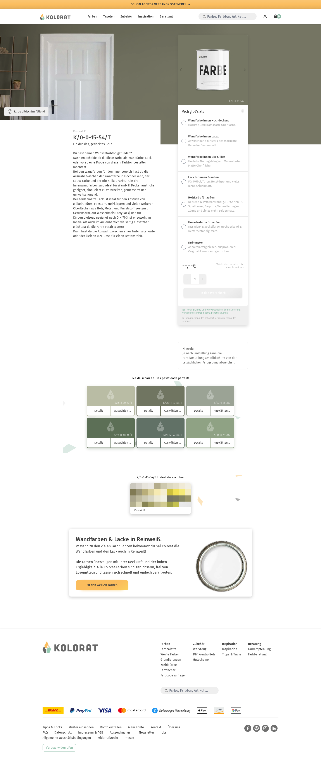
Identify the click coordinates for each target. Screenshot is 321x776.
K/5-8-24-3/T (170, 486)
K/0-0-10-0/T (163, 498)
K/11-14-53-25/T (145, 492)
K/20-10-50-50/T (182, 498)
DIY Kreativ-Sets (204, 654)
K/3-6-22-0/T (176, 486)
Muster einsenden (81, 727)
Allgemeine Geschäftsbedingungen (67, 738)
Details (98, 410)
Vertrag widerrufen (59, 748)
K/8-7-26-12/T (145, 498)
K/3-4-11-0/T (145, 486)
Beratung (166, 16)
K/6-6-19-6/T (151, 498)
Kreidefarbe (168, 665)
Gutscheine (201, 660)
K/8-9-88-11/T (170, 492)
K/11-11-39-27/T (133, 505)
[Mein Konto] (265, 16)
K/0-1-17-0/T (157, 498)
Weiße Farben (169, 654)
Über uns (174, 727)
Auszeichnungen (121, 732)
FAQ (45, 732)
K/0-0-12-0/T (188, 486)
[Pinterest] (256, 728)
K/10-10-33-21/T (139, 498)
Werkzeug (199, 649)
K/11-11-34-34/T (133, 498)
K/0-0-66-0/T (182, 492)
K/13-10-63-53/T (145, 505)
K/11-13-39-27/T (157, 486)
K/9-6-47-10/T (163, 505)
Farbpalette (168, 649)
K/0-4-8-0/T (151, 486)
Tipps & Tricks (232, 654)
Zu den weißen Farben (102, 585)
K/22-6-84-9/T (176, 505)
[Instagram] (265, 728)
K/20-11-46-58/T (176, 498)
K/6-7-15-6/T (139, 486)
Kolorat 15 (79, 131)
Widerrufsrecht (107, 738)
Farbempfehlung (259, 649)
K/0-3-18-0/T (182, 486)
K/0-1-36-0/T (157, 492)
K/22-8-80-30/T (170, 505)
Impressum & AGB (90, 732)
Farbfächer (167, 670)
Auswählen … (122, 410)
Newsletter (146, 732)
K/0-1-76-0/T (176, 492)
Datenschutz (63, 732)
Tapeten (108, 16)
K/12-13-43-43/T (139, 492)
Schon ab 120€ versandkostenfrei (158, 4)
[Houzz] (274, 728)
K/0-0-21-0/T (163, 492)
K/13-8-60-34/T (151, 505)
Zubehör (126, 16)
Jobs (164, 732)
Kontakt (155, 727)
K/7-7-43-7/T (151, 492)
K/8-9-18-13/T (133, 486)
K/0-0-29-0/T (188, 492)
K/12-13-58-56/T (133, 492)
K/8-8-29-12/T (163, 486)
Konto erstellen (111, 727)
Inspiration (146, 16)
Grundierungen (170, 660)
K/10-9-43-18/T (157, 505)
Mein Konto (136, 727)
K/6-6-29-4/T (139, 505)
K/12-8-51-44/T (188, 498)
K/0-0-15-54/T (170, 498)
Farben (92, 16)
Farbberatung (257, 654)
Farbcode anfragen (173, 675)
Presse (129, 738)
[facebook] (247, 728)
